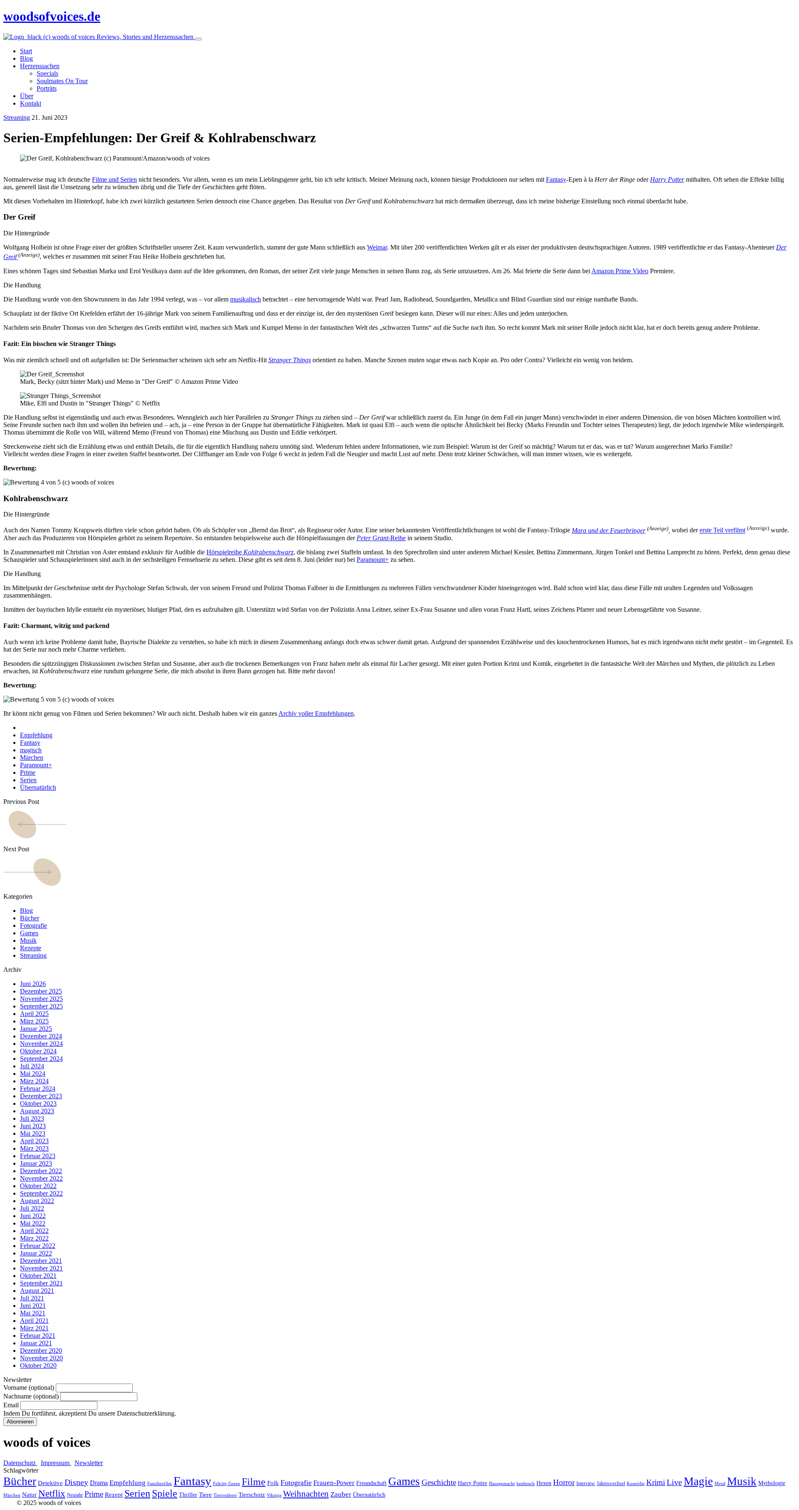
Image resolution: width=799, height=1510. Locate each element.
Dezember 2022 (41, 1170)
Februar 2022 (37, 1245)
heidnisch (525, 1483)
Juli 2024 (32, 1066)
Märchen (31, 757)
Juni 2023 (33, 1125)
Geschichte (439, 1482)
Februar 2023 (37, 1155)
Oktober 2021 (38, 1275)
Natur (29, 1494)
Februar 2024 (37, 1088)
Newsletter (88, 1462)
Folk (273, 1483)
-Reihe (381, 537)
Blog (26, 910)
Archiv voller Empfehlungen (316, 713)
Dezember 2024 (41, 1036)
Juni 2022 (33, 1215)
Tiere (205, 1494)
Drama (99, 1482)
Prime (27, 772)
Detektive (50, 1483)
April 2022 (34, 1230)
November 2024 (41, 1043)
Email (11, 1405)
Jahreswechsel (611, 1483)
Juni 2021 (33, 1305)
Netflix (51, 1493)
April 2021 (34, 1320)
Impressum (56, 1462)
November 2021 (41, 1268)
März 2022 (34, 1238)
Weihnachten (306, 1494)
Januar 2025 (36, 1028)
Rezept (114, 1494)
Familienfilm (159, 1483)
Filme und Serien (114, 179)
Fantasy (556, 179)
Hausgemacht (502, 1483)
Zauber (340, 1494)
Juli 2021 (32, 1298)
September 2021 (41, 1283)
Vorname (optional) (28, 1387)
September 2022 (41, 1193)
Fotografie (33, 925)
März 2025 (34, 1021)
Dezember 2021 (41, 1260)
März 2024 (34, 1081)
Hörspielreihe (249, 552)
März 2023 (34, 1148)
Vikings (274, 1495)
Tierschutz (251, 1494)
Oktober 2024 (38, 1051)
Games (29, 933)
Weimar (377, 247)
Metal (720, 1483)
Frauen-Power (334, 1483)
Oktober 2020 (38, 1365)
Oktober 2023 (38, 1103)
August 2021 (37, 1290)
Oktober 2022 (38, 1185)
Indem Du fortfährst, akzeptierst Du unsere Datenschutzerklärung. (89, 1413)
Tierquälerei (225, 1495)
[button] (399, 233)
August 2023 (37, 1111)
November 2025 (41, 998)
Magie (698, 1481)
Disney (76, 1482)
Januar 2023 (36, 1163)
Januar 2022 (36, 1253)
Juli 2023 (32, 1118)
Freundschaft (371, 1483)
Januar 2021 (36, 1343)
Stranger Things (289, 359)
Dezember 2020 (41, 1350)
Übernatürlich (38, 787)
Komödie (636, 1483)
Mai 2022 (32, 1223)
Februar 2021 (37, 1335)
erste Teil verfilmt (722, 530)
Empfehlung (36, 735)
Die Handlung (22, 285)
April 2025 (34, 1013)
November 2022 (41, 1178)
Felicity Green (226, 1483)
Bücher (29, 918)
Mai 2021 (32, 1313)
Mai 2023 (32, 1133)
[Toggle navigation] (198, 39)
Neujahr (75, 1495)
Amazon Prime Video (619, 270)
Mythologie (771, 1483)
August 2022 (37, 1200)
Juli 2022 (32, 1208)
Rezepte (30, 947)
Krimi (655, 1482)
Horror (564, 1482)
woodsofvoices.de (51, 16)
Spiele (164, 1493)
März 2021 (34, 1328)
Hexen (543, 1483)
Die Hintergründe (26, 233)
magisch (31, 750)
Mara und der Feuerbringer (608, 530)
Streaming (16, 117)
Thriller (188, 1495)
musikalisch (245, 299)
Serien (28, 779)
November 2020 (41, 1358)
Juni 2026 (33, 983)
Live (674, 1482)
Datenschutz (20, 1462)
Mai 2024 (32, 1073)
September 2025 (41, 1006)
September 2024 (41, 1058)
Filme (254, 1481)
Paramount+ (373, 559)
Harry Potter (472, 1483)
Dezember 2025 (41, 991)
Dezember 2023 (41, 1096)
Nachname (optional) (31, 1396)
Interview (585, 1483)
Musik (28, 940)
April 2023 (34, 1140)
